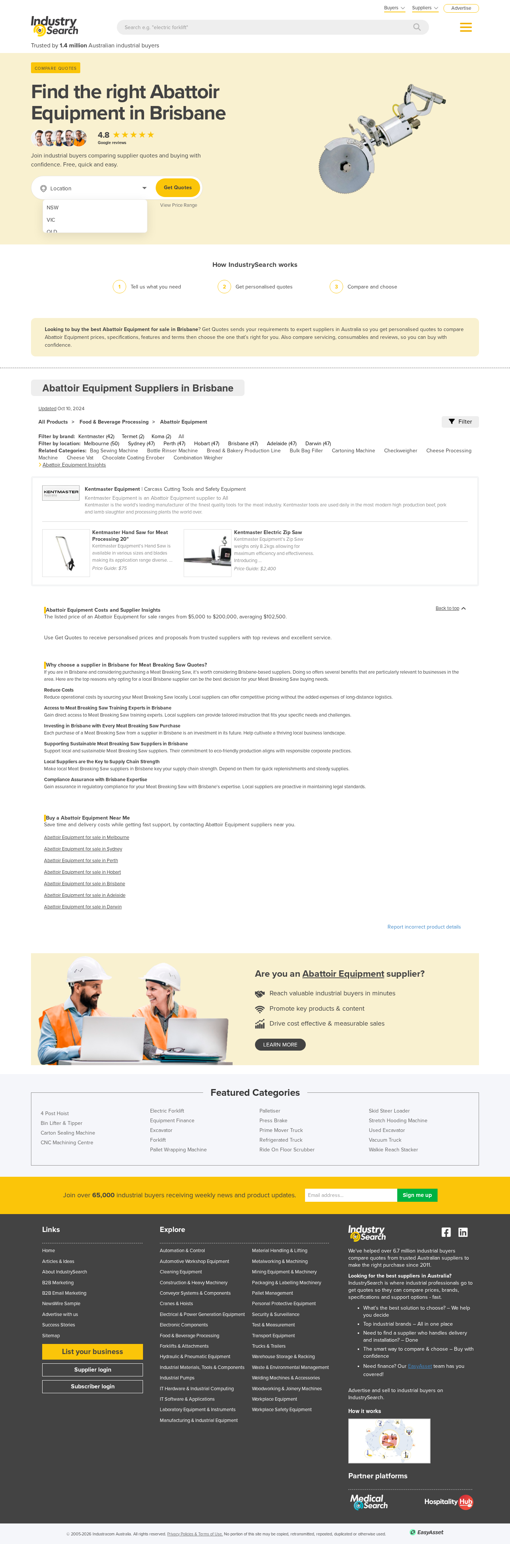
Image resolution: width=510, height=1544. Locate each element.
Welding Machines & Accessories (286, 1378)
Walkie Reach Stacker (393, 1150)
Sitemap (51, 1336)
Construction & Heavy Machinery (193, 1283)
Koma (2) (161, 436)
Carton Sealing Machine (68, 1133)
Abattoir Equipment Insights (74, 465)
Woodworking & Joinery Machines (287, 1389)
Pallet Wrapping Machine (178, 1150)
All (181, 436)
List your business (92, 1351)
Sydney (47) (141, 443)
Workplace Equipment (274, 1399)
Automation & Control (182, 1251)
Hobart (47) (206, 443)
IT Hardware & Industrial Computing (197, 1389)
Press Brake (273, 1120)
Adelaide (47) (281, 443)
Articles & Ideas (58, 1261)
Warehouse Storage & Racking (283, 1357)
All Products (53, 422)
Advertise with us (60, 1314)
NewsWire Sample (61, 1304)
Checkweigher (400, 450)
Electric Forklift (167, 1111)
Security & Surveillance (275, 1314)
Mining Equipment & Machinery (284, 1272)
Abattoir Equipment (183, 422)
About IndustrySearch (64, 1272)
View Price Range (178, 205)
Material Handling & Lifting (279, 1251)
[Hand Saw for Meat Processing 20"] (113, 525)
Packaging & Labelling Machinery (286, 1283)
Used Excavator (387, 1130)
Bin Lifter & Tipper (62, 1123)
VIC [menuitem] (51, 220)
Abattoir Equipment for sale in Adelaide (84, 895)
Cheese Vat (80, 458)
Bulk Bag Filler (306, 450)
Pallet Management (272, 1293)
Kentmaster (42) (96, 436)
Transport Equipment (273, 1336)
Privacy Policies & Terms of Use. (195, 1534)
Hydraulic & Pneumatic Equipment (195, 1357)
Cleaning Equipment (181, 1272)
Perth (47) (174, 443)
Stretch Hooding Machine (398, 1120)
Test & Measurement (273, 1325)
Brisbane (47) (243, 443)
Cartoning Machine (353, 450)
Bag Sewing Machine (114, 450)
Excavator (161, 1130)
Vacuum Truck (385, 1140)
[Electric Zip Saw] (254, 525)
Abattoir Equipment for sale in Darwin (83, 907)
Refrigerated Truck (280, 1140)
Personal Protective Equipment (284, 1304)
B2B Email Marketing (64, 1293)
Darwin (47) (318, 443)
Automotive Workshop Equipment (194, 1261)
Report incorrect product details (424, 927)
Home (48, 1251)
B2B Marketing (58, 1283)
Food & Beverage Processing (114, 422)
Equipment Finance (172, 1120)
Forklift (158, 1140)
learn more (280, 1044)
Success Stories (58, 1325)
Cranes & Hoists (176, 1304)
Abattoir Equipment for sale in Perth (81, 861)
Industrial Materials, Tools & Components (202, 1367)
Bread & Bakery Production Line (244, 450)
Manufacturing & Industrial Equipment (199, 1420)
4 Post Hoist (55, 1113)
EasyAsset (420, 1366)
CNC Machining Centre (67, 1142)
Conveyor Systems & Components (195, 1293)
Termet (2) (133, 436)
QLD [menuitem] (52, 232)
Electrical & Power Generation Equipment (202, 1314)
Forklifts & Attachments (184, 1346)
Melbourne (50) (101, 443)
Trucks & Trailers (269, 1346)
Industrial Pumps (177, 1378)
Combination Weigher (198, 458)
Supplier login (92, 1369)
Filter (465, 421)
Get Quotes (178, 187)
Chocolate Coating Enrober (133, 458)
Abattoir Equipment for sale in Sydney (83, 849)
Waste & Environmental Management (290, 1367)
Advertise (461, 8)
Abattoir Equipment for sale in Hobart (82, 872)
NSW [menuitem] (53, 208)
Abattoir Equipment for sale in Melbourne (86, 837)
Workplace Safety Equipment (282, 1410)
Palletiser (269, 1111)
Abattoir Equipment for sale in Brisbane (84, 884)
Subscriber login (93, 1386)
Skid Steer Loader (389, 1111)
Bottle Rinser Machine (172, 450)
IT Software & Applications (187, 1399)
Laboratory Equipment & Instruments (198, 1410)
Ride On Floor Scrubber (287, 1150)
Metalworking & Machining (280, 1261)
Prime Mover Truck (281, 1130)
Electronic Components (184, 1325)
